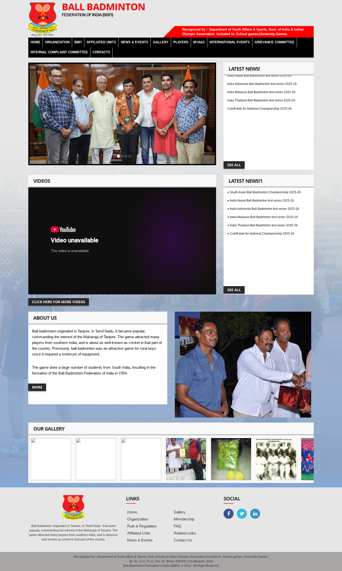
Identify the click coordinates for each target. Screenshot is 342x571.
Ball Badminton (103, 6)
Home (132, 512)
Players (181, 42)
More (37, 387)
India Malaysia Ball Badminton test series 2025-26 (261, 82)
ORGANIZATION (57, 42)
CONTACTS (101, 52)
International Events (230, 42)
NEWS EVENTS (134, 42)
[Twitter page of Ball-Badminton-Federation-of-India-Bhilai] (242, 514)
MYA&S (199, 42)
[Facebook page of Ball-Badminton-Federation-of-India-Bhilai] (229, 514)
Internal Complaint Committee (59, 52)
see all (234, 164)
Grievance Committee (274, 42)
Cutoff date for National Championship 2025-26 (259, 99)
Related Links (185, 533)
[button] (43, 114)
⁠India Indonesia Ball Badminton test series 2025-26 (264, 199)
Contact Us (183, 540)
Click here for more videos (58, 301)
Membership (184, 519)
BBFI (78, 42)
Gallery (180, 512)
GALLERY (160, 42)
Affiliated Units (101, 42)
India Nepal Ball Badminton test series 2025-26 (262, 191)
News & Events (140, 540)
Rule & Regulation (141, 526)
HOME (35, 42)
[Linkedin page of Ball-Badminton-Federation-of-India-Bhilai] (255, 514)
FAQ (177, 526)
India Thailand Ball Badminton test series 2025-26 (261, 91)
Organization (137, 519)
